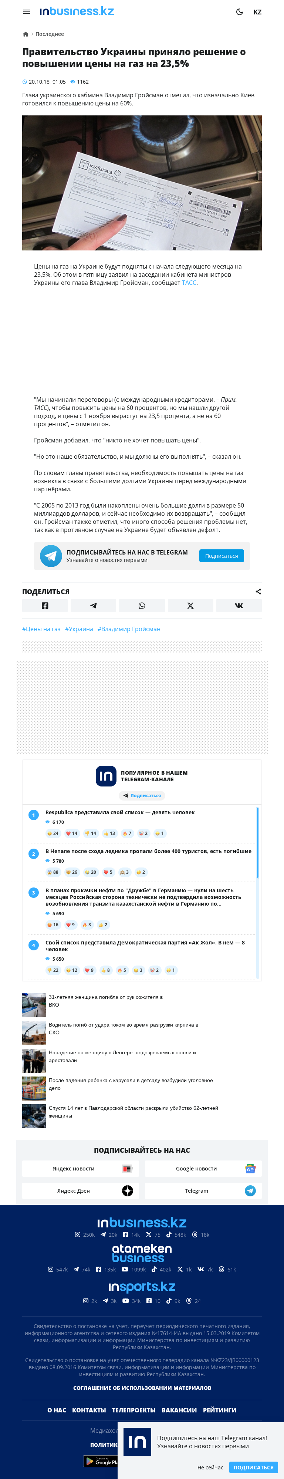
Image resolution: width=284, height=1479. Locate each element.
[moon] (239, 12)
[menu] (27, 12)
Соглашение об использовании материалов (142, 1387)
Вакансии (179, 1410)
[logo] (133, 12)
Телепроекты (134, 1410)
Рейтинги (220, 1410)
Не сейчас (210, 1467)
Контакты (89, 1410)
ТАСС (189, 283)
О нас (56, 1410)
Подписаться (254, 1467)
